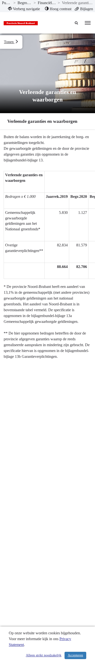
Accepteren (75, 655)
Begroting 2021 (24, 3)
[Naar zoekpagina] (77, 23)
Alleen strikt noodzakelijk (43, 655)
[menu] (87, 23)
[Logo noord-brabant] (21, 23)
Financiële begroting (47, 3)
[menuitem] (24, 9)
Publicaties (6, 3)
